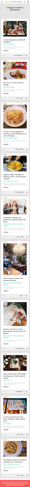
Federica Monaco (19, 55)
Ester (21, 295)
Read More (6, 50)
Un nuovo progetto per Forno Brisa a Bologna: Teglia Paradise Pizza (14, 419)
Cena (4, 44)
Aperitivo (5, 224)
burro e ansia (19, 98)
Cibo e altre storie (10, 181)
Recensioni (12, 44)
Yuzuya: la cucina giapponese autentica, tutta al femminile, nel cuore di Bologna (15, 134)
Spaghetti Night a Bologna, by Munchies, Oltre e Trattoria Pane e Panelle (14, 177)
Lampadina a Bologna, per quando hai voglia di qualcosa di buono (14, 220)
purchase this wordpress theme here (15, 484)
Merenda (15, 224)
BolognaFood (20, 391)
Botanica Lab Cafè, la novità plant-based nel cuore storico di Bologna (14, 331)
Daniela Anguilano (19, 192)
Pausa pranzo (9, 138)
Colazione (10, 224)
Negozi (5, 380)
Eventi (8, 44)
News (8, 87)
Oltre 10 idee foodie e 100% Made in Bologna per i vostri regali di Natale (14, 376)
